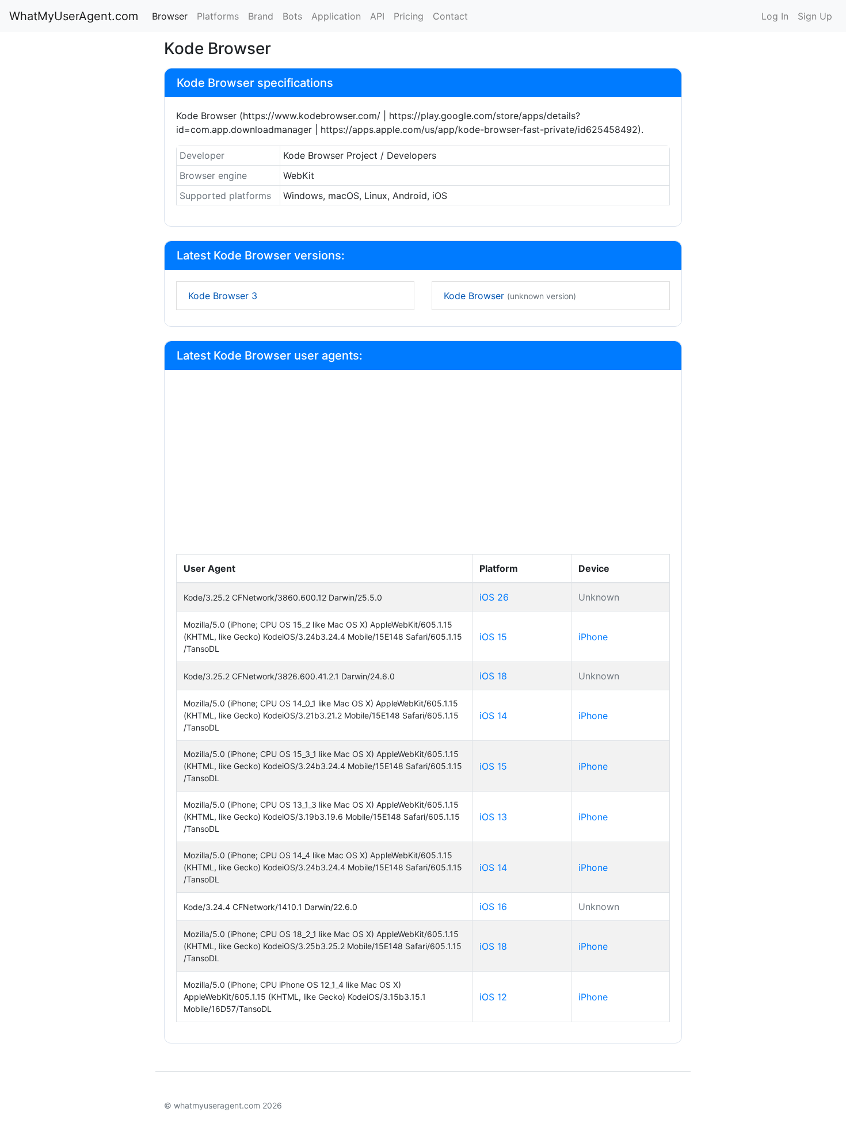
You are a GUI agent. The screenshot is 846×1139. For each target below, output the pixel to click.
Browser (170, 16)
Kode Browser (510, 295)
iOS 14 (493, 715)
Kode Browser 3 (222, 295)
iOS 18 (493, 676)
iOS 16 (493, 906)
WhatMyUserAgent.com (73, 16)
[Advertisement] (423, 467)
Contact (450, 16)
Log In (774, 16)
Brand (260, 16)
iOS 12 (493, 997)
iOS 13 (493, 817)
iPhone (593, 637)
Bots (292, 16)
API (377, 16)
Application (336, 16)
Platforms (218, 16)
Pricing (409, 16)
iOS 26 (494, 597)
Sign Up (815, 16)
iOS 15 (493, 637)
